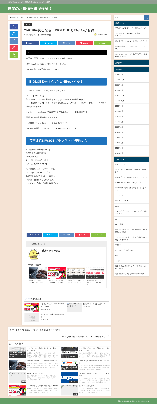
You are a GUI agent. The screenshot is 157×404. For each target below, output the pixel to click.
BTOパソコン (120, 164)
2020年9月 (119, 106)
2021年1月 (119, 90)
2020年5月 (119, 116)
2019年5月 (119, 148)
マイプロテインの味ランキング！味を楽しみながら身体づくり (38, 330)
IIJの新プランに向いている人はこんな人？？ (131, 41)
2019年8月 (119, 137)
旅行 (116, 255)
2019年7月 (119, 143)
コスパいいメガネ (121, 201)
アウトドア (119, 195)
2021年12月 (119, 79)
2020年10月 (119, 101)
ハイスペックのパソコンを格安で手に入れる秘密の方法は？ (131, 231)
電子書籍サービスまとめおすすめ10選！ (129, 274)
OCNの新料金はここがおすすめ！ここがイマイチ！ (130, 189)
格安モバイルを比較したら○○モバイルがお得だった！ (130, 267)
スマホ (28, 24)
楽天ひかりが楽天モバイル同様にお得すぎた (131, 28)
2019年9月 (119, 132)
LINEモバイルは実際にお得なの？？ (128, 182)
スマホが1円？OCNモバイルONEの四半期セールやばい (131, 212)
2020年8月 (119, 111)
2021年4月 (119, 85)
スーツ (117, 219)
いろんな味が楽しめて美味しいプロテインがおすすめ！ (84, 336)
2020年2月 (119, 127)
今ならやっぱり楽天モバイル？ (126, 250)
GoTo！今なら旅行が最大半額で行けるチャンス (130, 171)
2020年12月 (119, 95)
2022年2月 (119, 74)
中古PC (118, 245)
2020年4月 (119, 122)
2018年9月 (119, 153)
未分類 (117, 261)
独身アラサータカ (103, 34)
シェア (14, 28)
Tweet (14, 35)
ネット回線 (119, 224)
